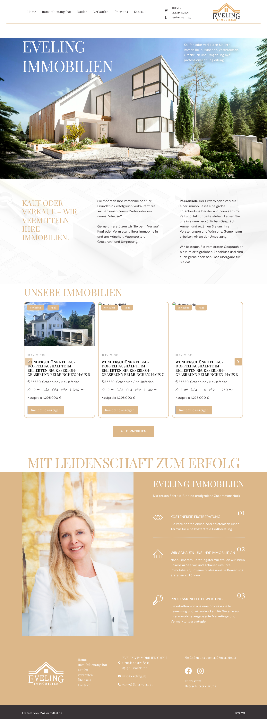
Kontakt (140, 12)
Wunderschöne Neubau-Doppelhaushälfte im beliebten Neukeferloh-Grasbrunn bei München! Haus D (59, 368)
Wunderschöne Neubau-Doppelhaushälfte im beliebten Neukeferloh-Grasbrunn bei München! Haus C (133, 368)
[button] (28, 361)
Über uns (121, 12)
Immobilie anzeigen (46, 410)
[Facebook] (188, 671)
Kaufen (82, 12)
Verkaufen (101, 12)
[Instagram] (200, 671)
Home (31, 12)
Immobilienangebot (57, 12)
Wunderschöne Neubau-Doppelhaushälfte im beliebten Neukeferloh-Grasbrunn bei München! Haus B (207, 368)
